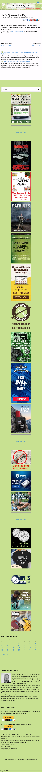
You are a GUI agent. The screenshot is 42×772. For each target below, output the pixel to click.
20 (7, 649)
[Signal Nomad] (21, 418)
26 (2, 651)
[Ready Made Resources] (21, 347)
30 (24, 651)
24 (30, 649)
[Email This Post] (25, 19)
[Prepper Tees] (21, 558)
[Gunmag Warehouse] (21, 156)
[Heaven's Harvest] (21, 186)
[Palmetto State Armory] (21, 383)
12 (2, 647)
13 (7, 647)
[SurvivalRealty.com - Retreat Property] (21, 108)
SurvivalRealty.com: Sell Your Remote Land (16, 61)
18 (35, 647)
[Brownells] (21, 282)
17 (30, 647)
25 (35, 649)
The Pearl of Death (17, 31)
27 (7, 651)
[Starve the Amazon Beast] (21, 460)
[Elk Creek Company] (21, 316)
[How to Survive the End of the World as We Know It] (21, 248)
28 (13, 651)
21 (13, 649)
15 (19, 647)
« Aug (3, 654)
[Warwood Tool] (21, 621)
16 (24, 647)
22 (19, 649)
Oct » (7, 654)
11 (35, 645)
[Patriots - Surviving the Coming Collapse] (21, 217)
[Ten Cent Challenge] (21, 538)
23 (24, 649)
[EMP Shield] (21, 481)
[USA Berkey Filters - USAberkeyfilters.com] (21, 501)
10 (30, 645)
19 (2, 649)
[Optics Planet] (21, 579)
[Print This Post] (24, 19)
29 (19, 651)
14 (13, 647)
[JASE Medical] (21, 600)
